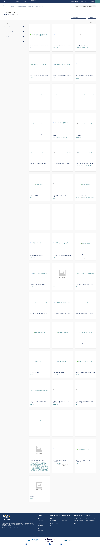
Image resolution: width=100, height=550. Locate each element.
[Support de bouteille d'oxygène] (85, 214)
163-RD (31, 374)
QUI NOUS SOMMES (40, 6)
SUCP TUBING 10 (56, 226)
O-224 (54, 47)
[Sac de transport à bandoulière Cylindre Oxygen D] (39, 303)
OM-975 (77, 463)
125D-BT (54, 463)
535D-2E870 (63, 168)
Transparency (52, 527)
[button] (6, 2)
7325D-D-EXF (78, 197)
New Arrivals (40, 533)
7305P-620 (43, 464)
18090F (54, 286)
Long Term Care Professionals (79, 518)
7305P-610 (46, 470)
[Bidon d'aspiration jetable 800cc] (39, 420)
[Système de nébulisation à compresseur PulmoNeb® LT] (62, 390)
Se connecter (84, 1)
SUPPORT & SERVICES (21, 6)
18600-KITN (32, 167)
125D (77, 106)
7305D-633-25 (43, 463)
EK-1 (31, 49)
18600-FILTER (79, 137)
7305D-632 (34, 469)
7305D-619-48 (32, 470)
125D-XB (80, 106)
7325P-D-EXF (88, 197)
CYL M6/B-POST (81, 258)
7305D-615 (38, 467)
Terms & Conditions (9, 527)
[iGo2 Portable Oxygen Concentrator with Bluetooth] (62, 449)
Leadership (64, 518)
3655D (54, 198)
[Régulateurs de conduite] (62, 361)
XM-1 (31, 226)
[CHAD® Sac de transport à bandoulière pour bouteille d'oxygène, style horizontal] (62, 243)
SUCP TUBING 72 (63, 226)
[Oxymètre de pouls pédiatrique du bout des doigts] (85, 64)
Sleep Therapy (40, 530)
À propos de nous (65, 517)
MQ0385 (54, 345)
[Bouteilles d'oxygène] (85, 243)
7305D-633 (38, 468)
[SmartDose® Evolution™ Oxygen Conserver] (85, 449)
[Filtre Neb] (62, 273)
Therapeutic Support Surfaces (43, 532)
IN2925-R (87, 47)
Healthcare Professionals (78, 520)
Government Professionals (79, 522)
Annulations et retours (90, 520)
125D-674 (31, 197)
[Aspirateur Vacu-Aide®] (85, 184)
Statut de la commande (74, 1)
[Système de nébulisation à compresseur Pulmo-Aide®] (85, 390)
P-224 (57, 47)
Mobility (39, 523)
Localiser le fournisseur (16, 1)
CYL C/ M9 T (87, 258)
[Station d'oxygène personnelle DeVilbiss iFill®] (62, 153)
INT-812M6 (60, 137)
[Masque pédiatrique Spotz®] (39, 332)
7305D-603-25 (38, 469)
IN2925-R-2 (83, 47)
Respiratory (40, 528)
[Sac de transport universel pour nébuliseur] (62, 64)
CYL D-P (81, 256)
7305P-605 (38, 463)
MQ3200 (31, 77)
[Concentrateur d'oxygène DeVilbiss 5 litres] (85, 153)
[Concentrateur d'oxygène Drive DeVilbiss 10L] (62, 303)
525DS (82, 165)
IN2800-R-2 (78, 47)
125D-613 (31, 498)
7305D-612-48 (38, 465)
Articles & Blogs (53, 520)
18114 (77, 286)
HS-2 (77, 226)
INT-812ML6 (55, 137)
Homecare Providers (78, 517)
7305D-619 (32, 466)
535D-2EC (55, 167)
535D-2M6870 (59, 167)
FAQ (51, 518)
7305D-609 (38, 462)
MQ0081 (31, 345)
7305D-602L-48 (37, 466)
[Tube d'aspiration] (62, 214)
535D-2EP (68, 168)
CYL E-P (77, 256)
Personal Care (40, 527)
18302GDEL (55, 374)
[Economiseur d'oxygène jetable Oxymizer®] (62, 35)
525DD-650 (32, 404)
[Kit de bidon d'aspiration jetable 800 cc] (85, 420)
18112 (36, 136)
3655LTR (54, 404)
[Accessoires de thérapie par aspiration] (39, 449)
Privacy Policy (16, 527)
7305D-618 (43, 466)
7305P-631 (42, 470)
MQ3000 (31, 286)
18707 (77, 78)
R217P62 (77, 345)
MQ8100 (78, 316)
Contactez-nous (53, 517)
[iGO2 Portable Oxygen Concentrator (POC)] (85, 94)
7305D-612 (34, 468)
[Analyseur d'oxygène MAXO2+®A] (85, 332)
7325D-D (83, 197)
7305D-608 (43, 462)
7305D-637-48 (32, 465)
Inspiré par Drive (33, 0)
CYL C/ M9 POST (89, 257)
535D (68, 167)
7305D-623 (34, 463)
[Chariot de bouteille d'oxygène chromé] (39, 94)
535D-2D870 (58, 168)
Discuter (26, 1)
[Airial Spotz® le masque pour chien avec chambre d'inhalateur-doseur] (85, 303)
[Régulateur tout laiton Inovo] (85, 35)
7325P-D (92, 197)
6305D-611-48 (44, 469)
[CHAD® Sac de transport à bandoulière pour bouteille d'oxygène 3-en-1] (39, 243)
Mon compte (88, 517)
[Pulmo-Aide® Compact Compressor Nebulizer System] (62, 184)
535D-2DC (65, 167)
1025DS (54, 316)
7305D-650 (38, 470)
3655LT (58, 404)
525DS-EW (78, 165)
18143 (31, 106)
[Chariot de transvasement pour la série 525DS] (39, 390)
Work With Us (64, 520)
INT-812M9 (65, 137)
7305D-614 (42, 467)
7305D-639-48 (38, 464)
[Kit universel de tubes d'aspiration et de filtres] (39, 153)
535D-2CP (66, 169)
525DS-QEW (89, 165)
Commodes (40, 520)
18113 (31, 136)
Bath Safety (40, 517)
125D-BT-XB (59, 463)
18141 (54, 106)
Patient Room (40, 525)
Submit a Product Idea (54, 523)
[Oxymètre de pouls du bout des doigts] (39, 273)
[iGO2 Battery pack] (39, 486)
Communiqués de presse (54, 522)
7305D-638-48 (32, 462)
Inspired (39, 522)
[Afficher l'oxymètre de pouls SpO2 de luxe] (39, 64)
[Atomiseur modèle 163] (39, 361)
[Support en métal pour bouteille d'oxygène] (85, 361)
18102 (31, 316)
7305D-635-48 (32, 464)
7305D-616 (34, 467)
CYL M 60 (89, 256)
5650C (77, 404)
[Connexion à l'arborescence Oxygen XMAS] (39, 214)
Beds (39, 518)
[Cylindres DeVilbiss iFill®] (62, 420)
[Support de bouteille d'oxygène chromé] (62, 94)
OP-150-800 (32, 257)
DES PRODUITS (12, 6)
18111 (33, 136)
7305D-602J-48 (44, 465)
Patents (51, 525)
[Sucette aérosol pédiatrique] (62, 332)
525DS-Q (85, 165)
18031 (54, 77)
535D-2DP (55, 169)
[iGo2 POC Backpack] (39, 184)
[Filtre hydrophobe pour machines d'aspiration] (85, 123)
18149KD (78, 374)
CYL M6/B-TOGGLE (81, 257)
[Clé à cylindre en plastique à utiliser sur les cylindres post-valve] (39, 35)
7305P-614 (42, 468)
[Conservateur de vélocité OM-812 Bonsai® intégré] (62, 123)
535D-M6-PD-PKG (60, 169)
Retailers (76, 523)
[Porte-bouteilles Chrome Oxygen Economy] (85, 273)
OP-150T (54, 257)
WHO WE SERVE (31, 6)
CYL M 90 (85, 256)
